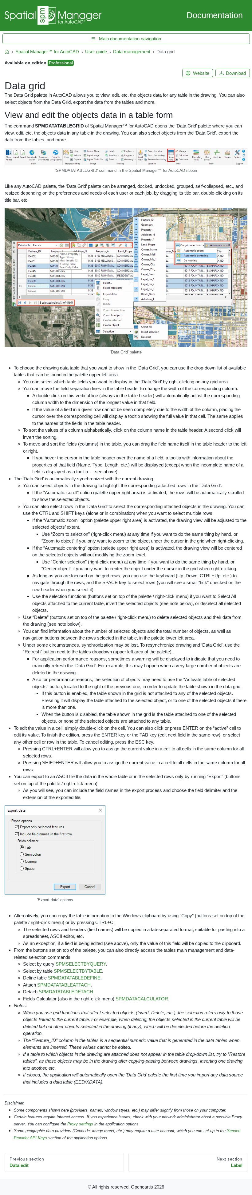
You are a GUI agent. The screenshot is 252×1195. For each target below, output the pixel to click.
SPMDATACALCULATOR (142, 998)
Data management (131, 51)
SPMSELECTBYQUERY (81, 964)
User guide (96, 51)
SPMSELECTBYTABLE (78, 971)
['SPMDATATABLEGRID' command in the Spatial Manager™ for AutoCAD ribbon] (126, 157)
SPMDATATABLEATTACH (64, 984)
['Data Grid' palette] (126, 278)
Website (201, 73)
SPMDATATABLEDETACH (66, 991)
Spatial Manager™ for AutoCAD (47, 51)
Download (236, 73)
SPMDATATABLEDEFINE (74, 977)
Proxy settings (80, 1124)
